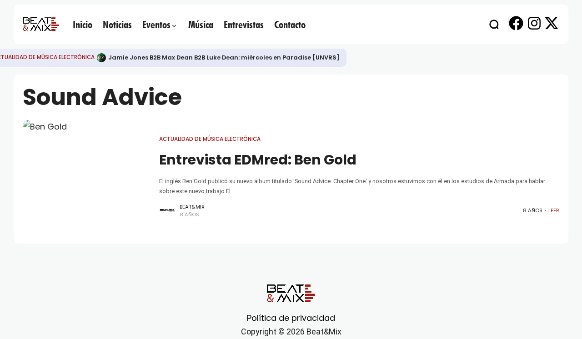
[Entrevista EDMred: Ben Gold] (86, 177)
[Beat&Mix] (41, 24)
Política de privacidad (291, 318)
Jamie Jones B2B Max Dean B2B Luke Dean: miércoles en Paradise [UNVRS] (224, 57)
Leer (553, 210)
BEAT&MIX (192, 206)
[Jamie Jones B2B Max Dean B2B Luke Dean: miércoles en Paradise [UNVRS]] (101, 57)
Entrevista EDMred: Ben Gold (257, 160)
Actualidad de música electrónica (210, 139)
